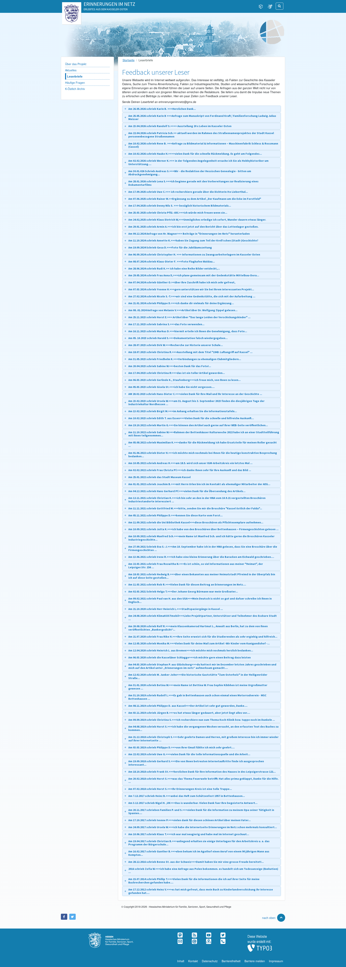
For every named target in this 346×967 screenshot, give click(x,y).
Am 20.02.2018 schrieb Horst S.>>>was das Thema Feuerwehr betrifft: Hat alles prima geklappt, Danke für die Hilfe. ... (203, 780)
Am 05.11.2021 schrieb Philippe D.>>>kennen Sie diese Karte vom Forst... (175, 515)
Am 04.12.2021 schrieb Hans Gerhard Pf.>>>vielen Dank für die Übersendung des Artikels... (186, 491)
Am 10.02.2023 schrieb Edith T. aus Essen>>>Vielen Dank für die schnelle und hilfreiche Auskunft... (191, 418)
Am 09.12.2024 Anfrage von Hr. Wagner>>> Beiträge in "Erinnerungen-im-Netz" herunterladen (189, 233)
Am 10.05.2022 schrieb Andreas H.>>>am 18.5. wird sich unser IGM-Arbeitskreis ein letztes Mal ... (190, 463)
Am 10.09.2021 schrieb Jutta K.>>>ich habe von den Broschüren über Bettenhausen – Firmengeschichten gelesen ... (203, 529)
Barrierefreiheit (231, 961)
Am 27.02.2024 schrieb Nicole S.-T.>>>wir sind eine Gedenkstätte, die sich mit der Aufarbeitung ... (191, 296)
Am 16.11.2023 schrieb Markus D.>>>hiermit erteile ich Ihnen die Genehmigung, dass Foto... (187, 331)
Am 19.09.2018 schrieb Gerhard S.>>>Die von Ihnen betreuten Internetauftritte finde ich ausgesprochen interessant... (196, 762)
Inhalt (180, 961)
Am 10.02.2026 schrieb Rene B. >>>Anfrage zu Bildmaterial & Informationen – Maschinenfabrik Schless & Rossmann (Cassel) (203, 145)
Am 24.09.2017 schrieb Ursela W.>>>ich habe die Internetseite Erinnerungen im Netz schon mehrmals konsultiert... (202, 827)
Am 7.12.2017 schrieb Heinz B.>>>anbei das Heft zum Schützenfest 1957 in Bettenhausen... (186, 796)
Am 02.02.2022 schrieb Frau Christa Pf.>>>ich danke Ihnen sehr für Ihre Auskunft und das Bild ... (189, 470)
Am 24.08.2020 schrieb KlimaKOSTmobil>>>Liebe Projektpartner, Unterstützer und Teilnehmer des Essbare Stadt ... (202, 617)
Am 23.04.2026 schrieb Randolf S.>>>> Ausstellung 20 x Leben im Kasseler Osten (179, 126)
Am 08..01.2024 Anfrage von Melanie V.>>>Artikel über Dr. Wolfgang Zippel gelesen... (182, 310)
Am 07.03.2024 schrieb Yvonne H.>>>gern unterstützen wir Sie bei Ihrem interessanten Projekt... (191, 289)
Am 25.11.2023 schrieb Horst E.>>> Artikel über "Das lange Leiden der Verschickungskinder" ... (189, 317)
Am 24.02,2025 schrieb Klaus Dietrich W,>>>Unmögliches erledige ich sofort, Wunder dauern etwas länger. (197, 219)
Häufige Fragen (75, 83)
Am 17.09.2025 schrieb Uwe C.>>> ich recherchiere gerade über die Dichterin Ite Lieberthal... (188, 192)
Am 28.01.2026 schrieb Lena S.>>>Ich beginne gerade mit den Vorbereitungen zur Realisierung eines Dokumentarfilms (193, 183)
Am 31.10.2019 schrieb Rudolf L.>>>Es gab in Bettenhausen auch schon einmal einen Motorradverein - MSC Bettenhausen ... (197, 697)
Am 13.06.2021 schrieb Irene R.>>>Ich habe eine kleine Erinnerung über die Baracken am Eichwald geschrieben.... (201, 557)
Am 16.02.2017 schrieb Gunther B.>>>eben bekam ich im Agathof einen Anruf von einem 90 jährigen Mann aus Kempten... (198, 853)
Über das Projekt (75, 64)
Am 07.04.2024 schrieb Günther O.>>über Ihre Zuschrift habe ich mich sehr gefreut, (181, 282)
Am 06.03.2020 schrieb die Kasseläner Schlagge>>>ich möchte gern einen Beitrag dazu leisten (189, 657)
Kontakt (193, 961)
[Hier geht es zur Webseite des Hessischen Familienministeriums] (116, 935)
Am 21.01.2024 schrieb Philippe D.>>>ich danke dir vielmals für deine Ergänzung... (181, 303)
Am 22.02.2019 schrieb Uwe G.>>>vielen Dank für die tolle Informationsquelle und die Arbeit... (189, 754)
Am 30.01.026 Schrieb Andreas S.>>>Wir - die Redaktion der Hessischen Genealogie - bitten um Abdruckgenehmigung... (189, 172)
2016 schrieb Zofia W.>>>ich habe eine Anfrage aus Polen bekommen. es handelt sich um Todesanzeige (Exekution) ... (203, 870)
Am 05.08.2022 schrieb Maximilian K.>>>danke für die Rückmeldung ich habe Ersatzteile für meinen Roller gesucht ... (202, 444)
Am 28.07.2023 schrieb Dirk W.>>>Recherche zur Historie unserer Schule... (175, 345)
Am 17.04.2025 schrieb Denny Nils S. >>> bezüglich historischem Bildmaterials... (179, 205)
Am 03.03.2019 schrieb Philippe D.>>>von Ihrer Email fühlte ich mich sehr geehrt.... (181, 747)
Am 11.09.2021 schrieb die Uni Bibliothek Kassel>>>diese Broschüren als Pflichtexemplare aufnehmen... (195, 522)
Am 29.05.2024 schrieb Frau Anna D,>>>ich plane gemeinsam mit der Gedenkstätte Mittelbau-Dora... (193, 275)
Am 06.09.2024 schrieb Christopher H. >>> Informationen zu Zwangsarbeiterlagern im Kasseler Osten (194, 254)
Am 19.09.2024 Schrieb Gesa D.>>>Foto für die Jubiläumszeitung (170, 247)
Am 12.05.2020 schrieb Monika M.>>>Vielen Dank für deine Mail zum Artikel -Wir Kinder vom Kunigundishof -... (199, 643)
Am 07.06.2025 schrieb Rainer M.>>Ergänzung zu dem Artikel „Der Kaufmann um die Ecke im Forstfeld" (194, 199)
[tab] (201, 109)
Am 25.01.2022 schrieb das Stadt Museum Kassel (159, 477)
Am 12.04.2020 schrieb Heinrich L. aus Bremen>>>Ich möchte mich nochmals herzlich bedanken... (190, 650)
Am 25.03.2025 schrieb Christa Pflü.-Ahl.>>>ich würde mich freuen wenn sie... (177, 212)
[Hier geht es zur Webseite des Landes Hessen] (71, 6)
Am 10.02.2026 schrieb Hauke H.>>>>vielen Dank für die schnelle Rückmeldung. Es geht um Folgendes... (195, 153)
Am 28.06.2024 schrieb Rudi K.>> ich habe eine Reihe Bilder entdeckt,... (174, 268)
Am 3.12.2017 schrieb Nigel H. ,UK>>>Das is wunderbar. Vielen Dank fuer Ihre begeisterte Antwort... (192, 803)
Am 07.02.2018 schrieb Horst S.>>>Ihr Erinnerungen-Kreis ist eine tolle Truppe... (180, 789)
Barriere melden (254, 961)
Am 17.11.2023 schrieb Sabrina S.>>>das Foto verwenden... (166, 324)
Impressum (276, 961)
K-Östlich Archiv (75, 89)
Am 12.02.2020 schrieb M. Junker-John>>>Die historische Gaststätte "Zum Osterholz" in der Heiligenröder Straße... (197, 676)
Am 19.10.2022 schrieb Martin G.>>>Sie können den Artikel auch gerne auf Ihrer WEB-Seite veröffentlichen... (198, 425)
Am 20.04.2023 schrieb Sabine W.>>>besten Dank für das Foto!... (169, 366)
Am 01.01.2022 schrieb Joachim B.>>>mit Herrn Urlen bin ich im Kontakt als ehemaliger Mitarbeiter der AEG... (199, 484)
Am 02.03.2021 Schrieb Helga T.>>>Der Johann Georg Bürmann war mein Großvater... (183, 591)
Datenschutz (210, 961)
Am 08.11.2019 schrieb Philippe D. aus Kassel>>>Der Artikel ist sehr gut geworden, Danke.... (187, 706)
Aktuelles (70, 70)
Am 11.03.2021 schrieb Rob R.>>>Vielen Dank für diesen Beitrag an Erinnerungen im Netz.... (187, 584)
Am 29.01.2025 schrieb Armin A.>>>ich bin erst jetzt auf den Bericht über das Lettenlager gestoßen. (193, 226)
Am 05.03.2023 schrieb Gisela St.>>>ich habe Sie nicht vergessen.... (171, 387)
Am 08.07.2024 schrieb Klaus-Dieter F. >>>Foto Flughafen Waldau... (171, 261)
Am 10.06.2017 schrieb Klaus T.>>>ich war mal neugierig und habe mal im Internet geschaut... (188, 834)
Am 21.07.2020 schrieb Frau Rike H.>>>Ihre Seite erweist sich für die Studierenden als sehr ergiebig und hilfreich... (202, 636)
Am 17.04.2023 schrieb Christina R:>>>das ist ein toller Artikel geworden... (176, 373)
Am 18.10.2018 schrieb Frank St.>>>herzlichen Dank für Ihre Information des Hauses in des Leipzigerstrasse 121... (202, 771)
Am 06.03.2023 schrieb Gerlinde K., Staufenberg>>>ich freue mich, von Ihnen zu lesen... (184, 380)
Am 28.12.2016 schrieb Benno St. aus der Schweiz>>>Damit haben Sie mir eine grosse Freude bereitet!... (196, 862)
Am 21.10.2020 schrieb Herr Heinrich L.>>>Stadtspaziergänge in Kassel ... (175, 609)
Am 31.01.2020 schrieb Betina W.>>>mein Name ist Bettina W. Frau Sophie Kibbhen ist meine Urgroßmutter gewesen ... (197, 686)
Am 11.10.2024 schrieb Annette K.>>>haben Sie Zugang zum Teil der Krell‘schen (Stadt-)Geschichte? (193, 240)
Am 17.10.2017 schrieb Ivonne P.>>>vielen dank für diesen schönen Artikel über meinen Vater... (189, 820)
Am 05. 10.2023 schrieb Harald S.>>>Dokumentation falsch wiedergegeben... (178, 338)
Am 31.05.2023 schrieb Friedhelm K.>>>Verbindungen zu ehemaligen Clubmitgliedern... (184, 359)
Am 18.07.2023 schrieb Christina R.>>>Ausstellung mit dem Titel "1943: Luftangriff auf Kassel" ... (190, 352)
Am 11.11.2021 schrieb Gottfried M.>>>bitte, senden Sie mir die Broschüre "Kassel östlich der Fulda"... (195, 508)
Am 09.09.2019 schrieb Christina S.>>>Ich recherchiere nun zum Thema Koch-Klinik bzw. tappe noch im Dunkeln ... (201, 720)
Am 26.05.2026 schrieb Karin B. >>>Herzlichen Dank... (162, 109)
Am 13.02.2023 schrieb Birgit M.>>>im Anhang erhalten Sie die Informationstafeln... (182, 411)
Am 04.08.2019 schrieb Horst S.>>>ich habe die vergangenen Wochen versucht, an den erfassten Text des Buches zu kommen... (203, 728)
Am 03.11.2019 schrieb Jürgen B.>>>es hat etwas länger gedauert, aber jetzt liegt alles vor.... (189, 713)
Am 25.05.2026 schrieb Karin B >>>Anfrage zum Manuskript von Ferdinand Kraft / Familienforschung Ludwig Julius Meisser (202, 117)
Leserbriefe (74, 76)
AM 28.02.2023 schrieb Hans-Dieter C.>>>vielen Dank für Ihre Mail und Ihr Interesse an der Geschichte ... (195, 394)
